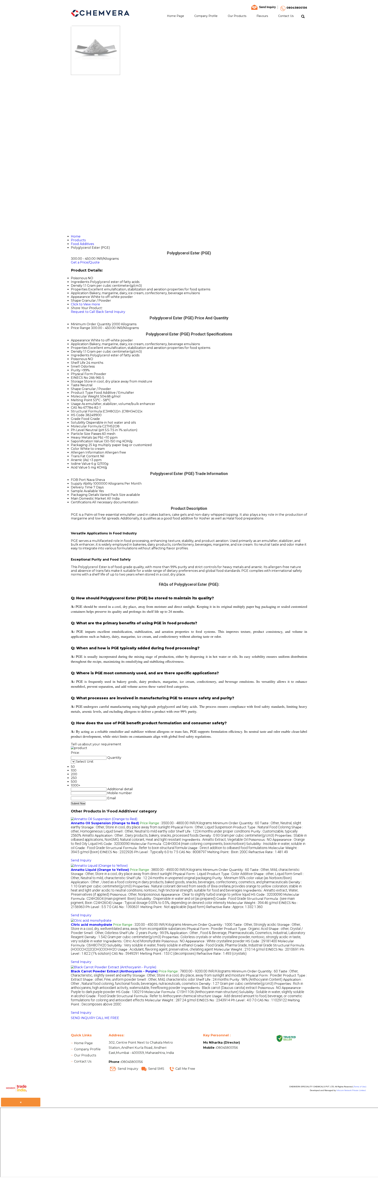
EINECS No (79, 378)
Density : (236, 835)
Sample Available (84, 491)
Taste (75, 385)
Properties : (186, 888)
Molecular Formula (86, 426)
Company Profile (206, 16)
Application (80, 344)
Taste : (275, 870)
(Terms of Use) (359, 1087)
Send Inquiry (115, 312)
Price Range (80, 328)
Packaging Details (85, 495)
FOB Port (78, 480)
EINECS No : (116, 852)
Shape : (273, 874)
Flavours (262, 16)
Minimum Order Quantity (91, 324)
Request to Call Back (87, 312)
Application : (147, 835)
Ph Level (78, 430)
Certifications (81, 502)
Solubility (78, 422)
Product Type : (262, 827)
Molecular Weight (85, 396)
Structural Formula (86, 411)
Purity (76, 370)
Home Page (175, 16)
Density (76, 351)
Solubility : (176, 899)
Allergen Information (87, 452)
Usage (76, 404)
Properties (79, 348)
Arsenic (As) (80, 460)
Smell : (144, 831)
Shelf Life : (213, 831)
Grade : (90, 848)
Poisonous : (260, 840)
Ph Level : (156, 852)
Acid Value (79, 467)
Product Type (82, 393)
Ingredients (80, 355)
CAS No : (193, 852)
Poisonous (79, 359)
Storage (77, 381)
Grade (76, 419)
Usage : (228, 848)
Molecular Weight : (252, 903)
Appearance (80, 340)
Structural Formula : (146, 848)
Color (75, 449)
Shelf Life (78, 363)
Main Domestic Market (88, 498)
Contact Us (286, 16)
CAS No (76, 407)
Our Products (237, 16)
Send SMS (156, 1069)
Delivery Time (82, 487)
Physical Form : (201, 827)
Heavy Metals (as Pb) (87, 437)
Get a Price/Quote (85, 262)
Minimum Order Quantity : (236, 823)
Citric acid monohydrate (91, 925)
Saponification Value (87, 441)
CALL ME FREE (107, 1018)
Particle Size (80, 434)
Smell (75, 366)
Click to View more (85, 304)
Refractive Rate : (268, 852)
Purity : (252, 878)
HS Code (77, 415)
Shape (76, 389)
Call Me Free (185, 1069)
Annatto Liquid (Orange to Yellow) (100, 870)
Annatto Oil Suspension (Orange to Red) (105, 823)
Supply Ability (82, 483)
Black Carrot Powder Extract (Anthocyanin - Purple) (114, 971)
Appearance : (205, 894)
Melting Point (81, 400)
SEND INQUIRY (83, 1018)
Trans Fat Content (85, 456)
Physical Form (82, 374)
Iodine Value (81, 464)
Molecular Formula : (188, 844)
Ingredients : (215, 840)
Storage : (125, 827)
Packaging (79, 445)
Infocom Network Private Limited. (351, 1090)
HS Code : (114, 844)
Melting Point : (227, 852)
